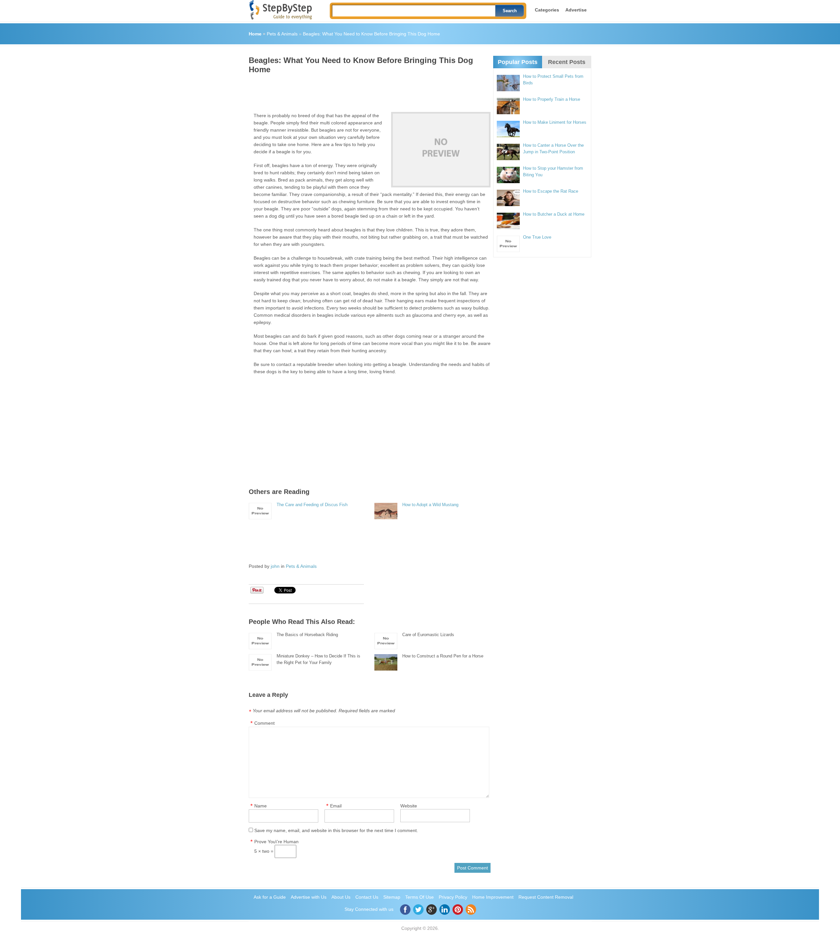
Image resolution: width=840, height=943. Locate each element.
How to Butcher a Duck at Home (553, 214)
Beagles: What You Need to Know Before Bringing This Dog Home (371, 33)
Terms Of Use (419, 897)
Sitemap (391, 897)
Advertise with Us (308, 897)
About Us (340, 897)
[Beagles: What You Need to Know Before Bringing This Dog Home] (441, 149)
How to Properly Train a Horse (551, 99)
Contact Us (366, 897)
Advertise (576, 9)
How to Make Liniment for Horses (554, 122)
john (275, 566)
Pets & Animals (282, 33)
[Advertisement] (368, 90)
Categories (547, 9)
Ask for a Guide (270, 897)
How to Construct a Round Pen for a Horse (442, 656)
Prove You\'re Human (276, 841)
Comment (264, 723)
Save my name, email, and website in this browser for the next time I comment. (336, 830)
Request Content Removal (545, 897)
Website (408, 805)
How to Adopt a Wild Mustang (430, 504)
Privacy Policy (453, 897)
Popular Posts (517, 62)
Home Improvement (493, 897)
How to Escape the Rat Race (550, 191)
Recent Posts (566, 62)
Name (260, 806)
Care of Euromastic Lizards (428, 634)
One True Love (537, 237)
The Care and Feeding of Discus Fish (312, 504)
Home (255, 33)
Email (336, 806)
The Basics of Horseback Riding (307, 634)
